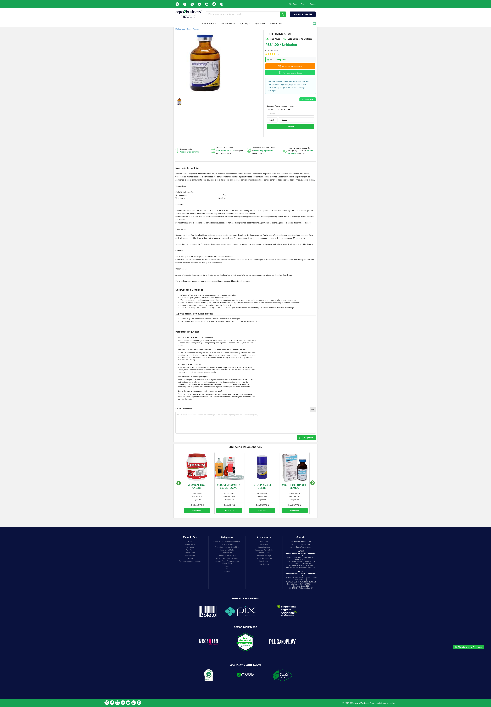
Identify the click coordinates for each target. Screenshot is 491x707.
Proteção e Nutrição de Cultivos (227, 547)
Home (190, 541)
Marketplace (190, 544)
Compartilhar (308, 99)
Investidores (276, 23)
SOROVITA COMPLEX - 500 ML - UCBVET (229, 486)
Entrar (303, 4)
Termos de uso (264, 553)
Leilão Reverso (228, 23)
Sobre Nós (264, 541)
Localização (263, 561)
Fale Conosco (264, 564)
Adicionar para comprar (292, 66)
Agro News (260, 23)
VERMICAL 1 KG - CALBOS (197, 486)
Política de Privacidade (264, 550)
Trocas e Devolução (264, 558)
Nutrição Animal (227, 544)
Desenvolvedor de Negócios (190, 561)
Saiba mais (196, 510)
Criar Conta (293, 4)
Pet (227, 569)
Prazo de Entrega (264, 555)
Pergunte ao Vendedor (183, 408)
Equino (227, 571)
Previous (178, 483)
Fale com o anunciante (292, 73)
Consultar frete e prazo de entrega (280, 106)
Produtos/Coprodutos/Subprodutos (227, 541)
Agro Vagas (245, 23)
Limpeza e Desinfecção (227, 555)
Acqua (227, 566)
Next (310, 483)
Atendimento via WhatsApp (470, 647)
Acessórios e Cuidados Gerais (227, 558)
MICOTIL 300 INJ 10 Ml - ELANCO (294, 486)
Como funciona (264, 547)
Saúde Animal (197, 493)
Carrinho (190, 558)
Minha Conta (190, 555)
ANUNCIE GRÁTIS (302, 14)
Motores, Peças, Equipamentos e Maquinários (227, 562)
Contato (313, 4)
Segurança (264, 544)
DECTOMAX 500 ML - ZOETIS (262, 486)
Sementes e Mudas (227, 550)
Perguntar (308, 437)
